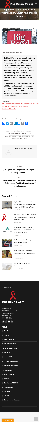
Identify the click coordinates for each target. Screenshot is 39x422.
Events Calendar (9, 374)
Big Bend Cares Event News (11, 28)
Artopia (6, 378)
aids (20, 136)
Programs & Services (11, 361)
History (6, 335)
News (5, 31)
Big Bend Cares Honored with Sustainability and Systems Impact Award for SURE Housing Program (25, 204)
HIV (21, 138)
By (14, 133)
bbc (32, 136)
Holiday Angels (9, 387)
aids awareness (26, 136)
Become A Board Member (12, 400)
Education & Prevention (11, 365)
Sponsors (7, 395)
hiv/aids (25, 138)
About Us (7, 331)
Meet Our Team (9, 339)
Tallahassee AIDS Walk (11, 383)
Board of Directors (10, 343)
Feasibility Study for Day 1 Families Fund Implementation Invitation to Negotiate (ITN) (25, 217)
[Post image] (7, 205)
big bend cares (15, 138)
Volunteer (7, 391)
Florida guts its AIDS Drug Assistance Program (22, 265)
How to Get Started (10, 357)
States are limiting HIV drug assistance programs (22, 241)
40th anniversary (13, 136)
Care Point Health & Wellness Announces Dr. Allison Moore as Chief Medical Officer (24, 229)
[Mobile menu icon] (36, 4)
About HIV (7, 352)
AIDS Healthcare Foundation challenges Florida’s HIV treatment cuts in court (24, 253)
